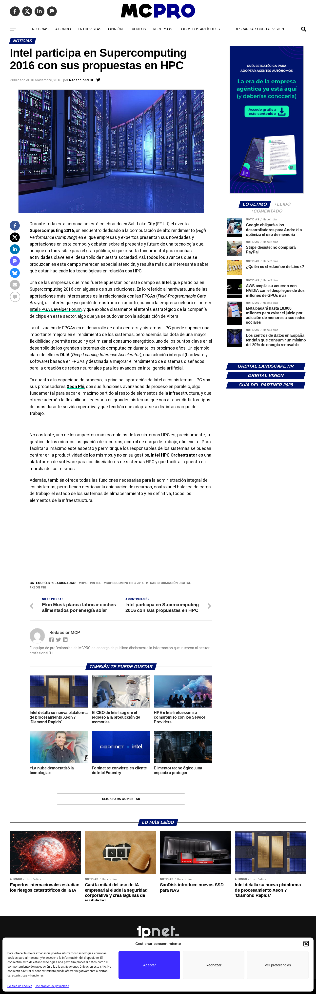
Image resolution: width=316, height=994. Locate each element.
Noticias (40, 29)
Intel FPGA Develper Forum (56, 309)
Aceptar (149, 965)
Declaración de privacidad (52, 986)
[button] (306, 943)
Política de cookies (19, 986)
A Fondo (63, 29)
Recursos (162, 29)
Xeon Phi (39, 587)
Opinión (115, 29)
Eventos (138, 29)
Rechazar (213, 965)
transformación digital (169, 583)
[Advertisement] (121, 543)
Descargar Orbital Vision (259, 29)
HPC (84, 583)
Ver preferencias (278, 965)
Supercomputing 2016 (124, 583)
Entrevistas (89, 29)
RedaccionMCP (81, 80)
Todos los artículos (199, 29)
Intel (96, 583)
